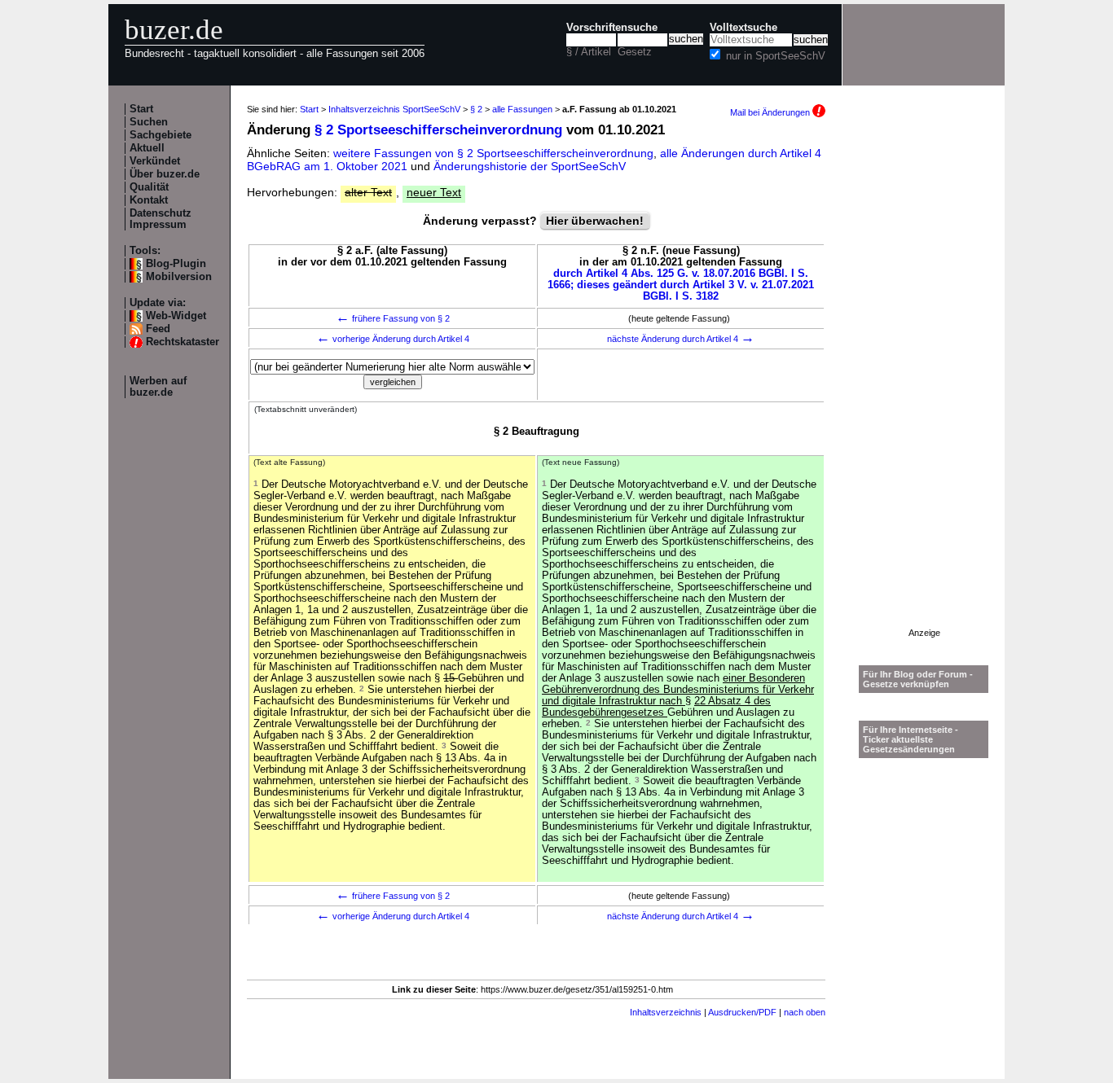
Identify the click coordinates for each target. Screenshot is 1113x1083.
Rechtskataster (182, 342)
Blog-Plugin (176, 264)
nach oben (804, 1012)
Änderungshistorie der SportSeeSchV (529, 166)
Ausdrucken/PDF (742, 1012)
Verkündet (155, 161)
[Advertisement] (924, 383)
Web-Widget (176, 316)
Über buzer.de (165, 174)
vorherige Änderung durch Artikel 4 (392, 339)
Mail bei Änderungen (771, 112)
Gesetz (635, 52)
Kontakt (149, 200)
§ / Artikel (588, 52)
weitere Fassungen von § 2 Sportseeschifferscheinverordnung (493, 153)
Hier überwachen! (595, 220)
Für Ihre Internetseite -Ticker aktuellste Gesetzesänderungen (910, 739)
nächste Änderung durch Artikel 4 (680, 339)
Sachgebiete (160, 135)
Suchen (149, 122)
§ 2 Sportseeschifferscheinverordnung (438, 130)
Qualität (149, 187)
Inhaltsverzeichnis (666, 1012)
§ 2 (476, 109)
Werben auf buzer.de (158, 386)
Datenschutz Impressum (160, 219)
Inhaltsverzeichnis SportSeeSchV (394, 109)
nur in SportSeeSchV (775, 56)
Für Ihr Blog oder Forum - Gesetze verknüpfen (918, 679)
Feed (158, 329)
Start (141, 109)
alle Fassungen (522, 109)
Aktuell (147, 148)
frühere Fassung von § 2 (393, 318)
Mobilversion (179, 277)
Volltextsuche (743, 27)
